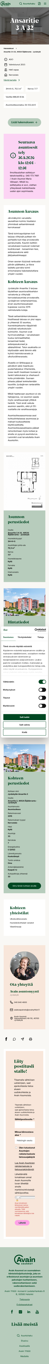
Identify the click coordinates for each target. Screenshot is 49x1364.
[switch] (42, 690)
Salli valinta (24, 725)
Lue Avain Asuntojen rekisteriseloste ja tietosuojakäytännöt (25, 1166)
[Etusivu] (5, 4)
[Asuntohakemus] (39, 3)
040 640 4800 (20, 1002)
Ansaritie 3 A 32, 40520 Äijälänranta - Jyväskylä (22, 52)
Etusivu (24, 1340)
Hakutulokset (9, 48)
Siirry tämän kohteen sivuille (24, 886)
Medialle (24, 1356)
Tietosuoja (24, 1299)
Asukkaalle (24, 1346)
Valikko (45, 3)
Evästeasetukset (24, 1304)
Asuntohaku (29, 3)
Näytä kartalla (10, 80)
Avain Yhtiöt (24, 1351)
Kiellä (24, 732)
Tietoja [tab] (41, 637)
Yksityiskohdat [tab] (24, 637)
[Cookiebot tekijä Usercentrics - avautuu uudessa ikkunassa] (35, 630)
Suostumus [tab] (8, 637)
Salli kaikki (24, 717)
